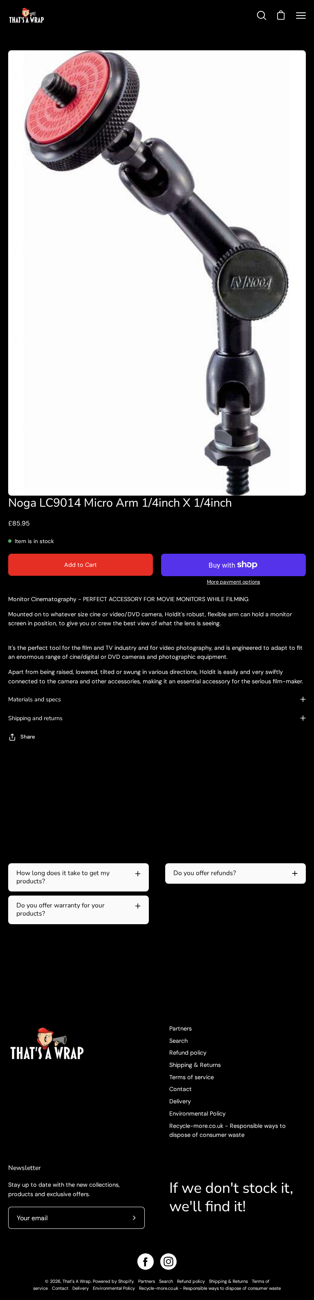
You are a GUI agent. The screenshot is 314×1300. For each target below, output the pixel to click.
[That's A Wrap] (59, 15)
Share (27, 736)
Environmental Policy (197, 1113)
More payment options (233, 582)
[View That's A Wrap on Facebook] (145, 1261)
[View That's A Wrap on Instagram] (168, 1261)
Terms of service (191, 1077)
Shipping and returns (35, 718)
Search (178, 1040)
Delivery (180, 1101)
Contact (180, 1089)
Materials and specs (34, 699)
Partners (180, 1028)
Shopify (125, 1281)
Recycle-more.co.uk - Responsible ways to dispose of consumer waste (210, 1288)
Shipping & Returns (195, 1065)
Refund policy (187, 1052)
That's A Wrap (77, 1281)
